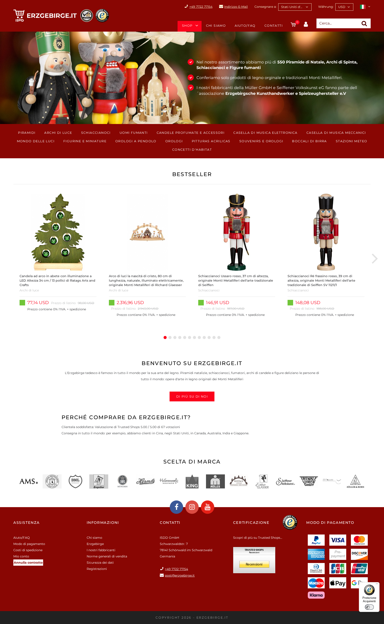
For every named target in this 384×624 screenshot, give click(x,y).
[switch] (369, 607)
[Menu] (377, 584)
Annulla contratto (28, 563)
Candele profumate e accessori (191, 133)
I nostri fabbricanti (101, 550)
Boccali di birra (309, 141)
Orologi (174, 141)
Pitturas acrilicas (211, 141)
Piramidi (26, 133)
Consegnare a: (265, 7)
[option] (58, 258)
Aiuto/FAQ (245, 26)
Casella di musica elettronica (265, 133)
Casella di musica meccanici (336, 133)
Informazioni (103, 522)
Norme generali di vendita (107, 556)
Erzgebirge (95, 544)
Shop (187, 26)
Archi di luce (58, 133)
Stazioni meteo (351, 141)
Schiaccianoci (96, 133)
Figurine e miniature (84, 141)
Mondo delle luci (35, 141)
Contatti (273, 26)
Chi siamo (216, 26)
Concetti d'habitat (192, 150)
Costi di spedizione (27, 550)
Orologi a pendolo (135, 141)
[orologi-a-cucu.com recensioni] (254, 561)
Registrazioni (97, 569)
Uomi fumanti (134, 133)
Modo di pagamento (29, 544)
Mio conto (21, 556)
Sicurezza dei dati (100, 563)
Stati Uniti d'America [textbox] (296, 7)
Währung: (326, 7)
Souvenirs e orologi (261, 141)
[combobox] (295, 7)
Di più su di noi (192, 396)
